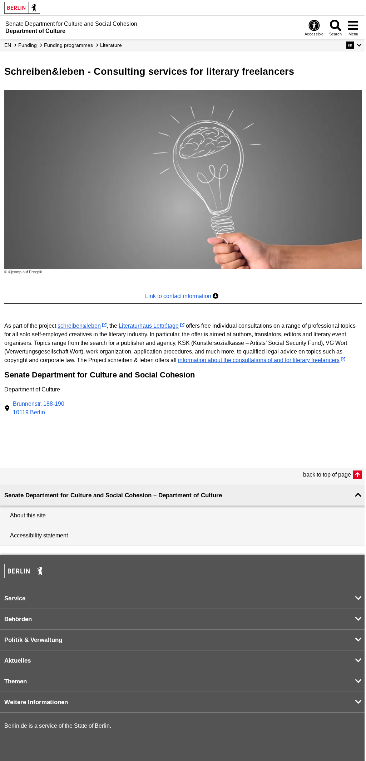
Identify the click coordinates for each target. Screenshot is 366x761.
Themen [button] (15, 681)
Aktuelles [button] (17, 660)
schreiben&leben (79, 326)
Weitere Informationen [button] (36, 702)
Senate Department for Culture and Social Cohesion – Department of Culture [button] (113, 495)
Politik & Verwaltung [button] (33, 639)
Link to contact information (179, 296)
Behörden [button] (18, 619)
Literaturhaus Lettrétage (149, 326)
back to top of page (327, 475)
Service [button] (14, 598)
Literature (111, 45)
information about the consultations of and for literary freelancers (259, 360)
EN (7, 45)
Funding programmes (68, 45)
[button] (354, 45)
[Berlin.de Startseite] (22, 8)
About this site (28, 515)
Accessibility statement (39, 535)
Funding (27, 45)
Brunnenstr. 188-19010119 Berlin (38, 408)
